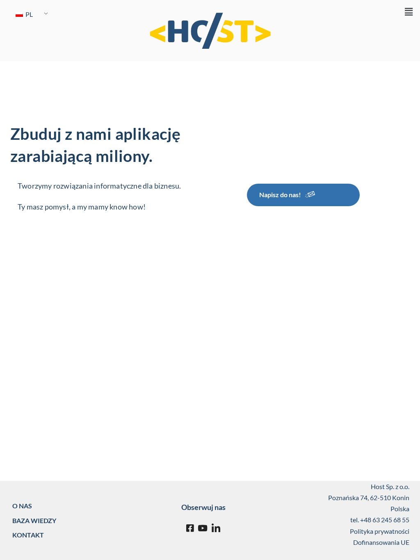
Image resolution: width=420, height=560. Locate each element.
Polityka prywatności (379, 531)
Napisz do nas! (280, 194)
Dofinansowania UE (381, 542)
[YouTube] (203, 528)
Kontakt (28, 535)
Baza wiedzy (34, 520)
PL (28, 14)
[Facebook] (190, 528)
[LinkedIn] (216, 528)
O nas (22, 506)
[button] (409, 12)
